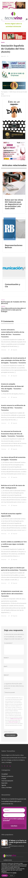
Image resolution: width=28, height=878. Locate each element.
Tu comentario (8, 643)
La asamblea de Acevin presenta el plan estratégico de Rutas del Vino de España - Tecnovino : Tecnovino (13, 360)
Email (5, 666)
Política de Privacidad (13, 722)
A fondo (3, 778)
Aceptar (4, 875)
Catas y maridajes (6, 787)
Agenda (3, 785)
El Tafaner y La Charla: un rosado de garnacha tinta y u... (17, 842)
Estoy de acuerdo (10, 692)
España (3, 42)
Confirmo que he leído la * (13, 819)
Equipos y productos (7, 776)
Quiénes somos (8, 860)
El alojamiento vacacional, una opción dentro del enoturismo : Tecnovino (12, 593)
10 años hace (3, 477)
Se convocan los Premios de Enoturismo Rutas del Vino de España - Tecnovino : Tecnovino (12, 434)
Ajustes (11, 875)
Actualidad (4, 774)
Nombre (6, 657)
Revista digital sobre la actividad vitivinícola (13, 25)
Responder (15, 349)
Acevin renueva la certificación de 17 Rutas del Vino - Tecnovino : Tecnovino (13, 408)
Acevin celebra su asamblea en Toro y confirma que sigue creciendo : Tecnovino (14, 544)
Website (6, 675)
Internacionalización (7, 781)
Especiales (4, 783)
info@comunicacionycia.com (16, 718)
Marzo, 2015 (3, 56)
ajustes (14, 872)
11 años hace (3, 349)
